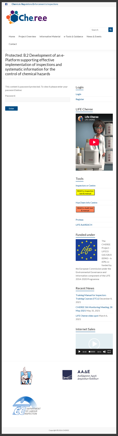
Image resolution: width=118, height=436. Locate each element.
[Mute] (104, 351)
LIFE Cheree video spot (87, 315)
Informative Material (50, 36)
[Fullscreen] (109, 351)
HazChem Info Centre (86, 202)
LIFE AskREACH (84, 224)
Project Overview (27, 36)
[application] (94, 344)
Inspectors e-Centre (85, 185)
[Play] (79, 351)
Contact (13, 44)
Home (12, 36)
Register (80, 99)
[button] (94, 344)
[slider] (92, 351)
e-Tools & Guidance (73, 36)
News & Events (94, 36)
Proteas (79, 219)
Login (78, 94)
